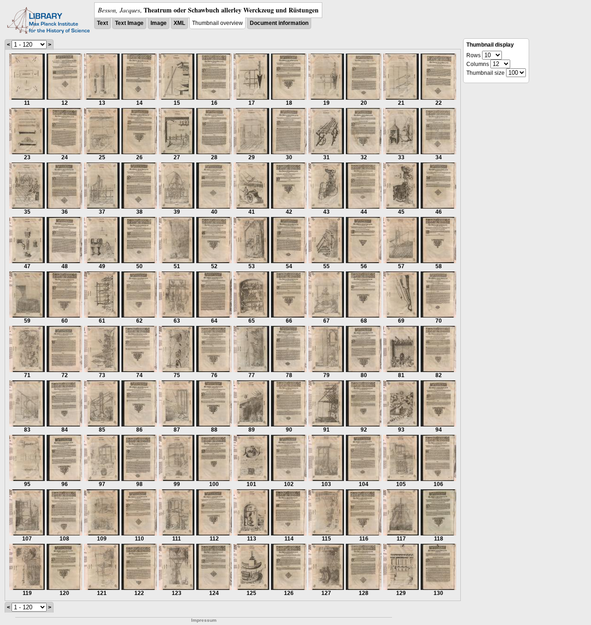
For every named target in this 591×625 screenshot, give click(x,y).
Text (102, 23)
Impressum (204, 620)
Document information (279, 23)
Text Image (129, 23)
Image (159, 23)
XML (179, 23)
